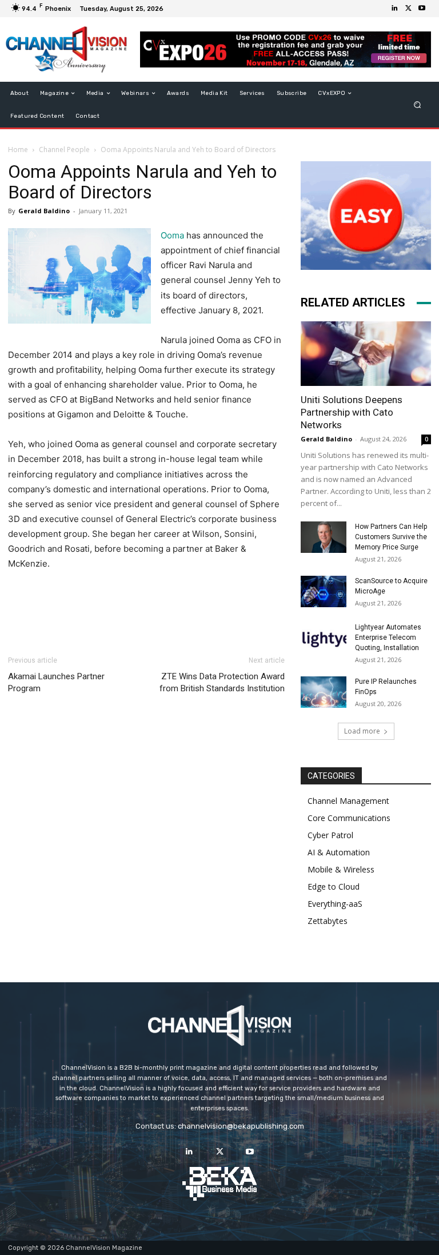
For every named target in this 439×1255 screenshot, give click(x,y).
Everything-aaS (335, 903)
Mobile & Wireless (341, 869)
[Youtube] (422, 8)
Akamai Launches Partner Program (56, 682)
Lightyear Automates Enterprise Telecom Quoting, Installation (388, 637)
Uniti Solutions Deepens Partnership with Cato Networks (351, 412)
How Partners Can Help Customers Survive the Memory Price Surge (391, 537)
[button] (417, 105)
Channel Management (348, 800)
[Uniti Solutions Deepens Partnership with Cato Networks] (366, 353)
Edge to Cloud (334, 886)
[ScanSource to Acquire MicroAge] (323, 591)
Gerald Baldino (44, 210)
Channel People (64, 149)
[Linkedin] (394, 8)
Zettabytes (328, 920)
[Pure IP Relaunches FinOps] (323, 692)
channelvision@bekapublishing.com (241, 1126)
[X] (408, 8)
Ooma (172, 235)
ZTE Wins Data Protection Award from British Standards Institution (222, 682)
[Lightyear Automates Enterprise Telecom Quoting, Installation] (323, 638)
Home (18, 149)
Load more (362, 731)
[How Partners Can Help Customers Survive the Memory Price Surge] (323, 537)
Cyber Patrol (330, 835)
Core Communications (349, 817)
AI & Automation (339, 852)
